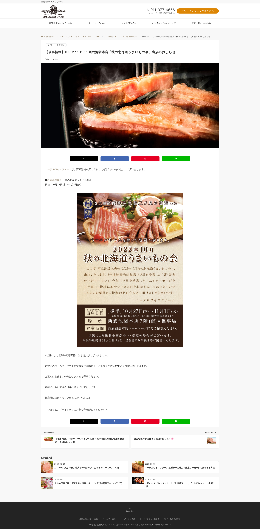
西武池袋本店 (54, 180)
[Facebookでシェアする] (115, 158)
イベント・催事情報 (56, 45)
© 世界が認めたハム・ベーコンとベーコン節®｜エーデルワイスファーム (120, 525)
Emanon (167, 525)
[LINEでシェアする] (176, 158)
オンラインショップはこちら (197, 10)
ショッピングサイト (58, 409)
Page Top (130, 511)
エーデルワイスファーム (58, 169)
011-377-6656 (162, 10)
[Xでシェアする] (84, 158)
